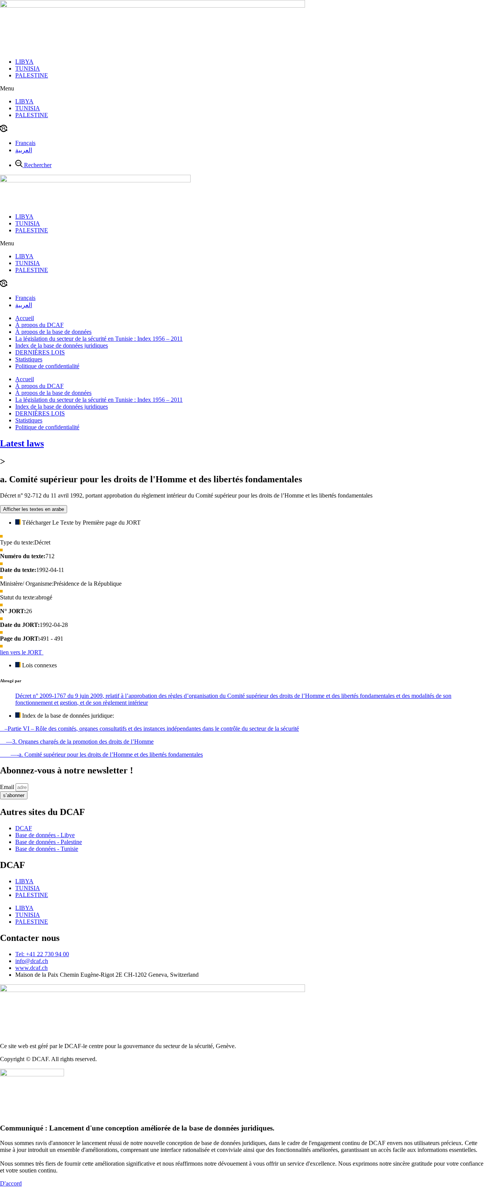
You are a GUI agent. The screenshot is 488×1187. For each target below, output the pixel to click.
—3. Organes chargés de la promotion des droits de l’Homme (77, 741)
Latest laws (22, 443)
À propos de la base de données (53, 332)
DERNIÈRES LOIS (40, 352)
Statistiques (28, 359)
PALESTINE (31, 75)
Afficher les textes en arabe (33, 509)
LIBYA (24, 61)
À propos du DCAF (39, 325)
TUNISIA (27, 68)
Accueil (24, 318)
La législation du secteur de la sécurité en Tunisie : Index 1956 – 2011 (99, 338)
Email (8, 787)
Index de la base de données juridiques (61, 345)
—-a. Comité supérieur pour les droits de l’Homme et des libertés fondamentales (101, 754)
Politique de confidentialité (47, 366)
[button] (244, 88)
